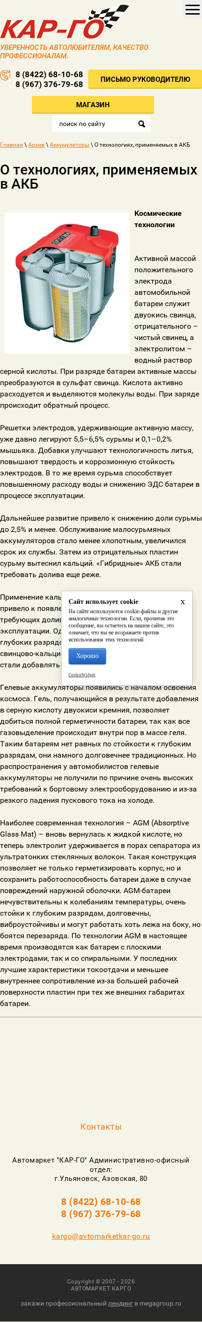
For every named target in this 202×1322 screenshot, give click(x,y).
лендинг (120, 1303)
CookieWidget (82, 675)
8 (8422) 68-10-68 (49, 74)
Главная (11, 145)
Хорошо (87, 655)
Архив (36, 145)
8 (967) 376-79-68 (49, 84)
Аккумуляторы (69, 145)
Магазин (93, 105)
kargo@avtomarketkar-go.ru (101, 1236)
